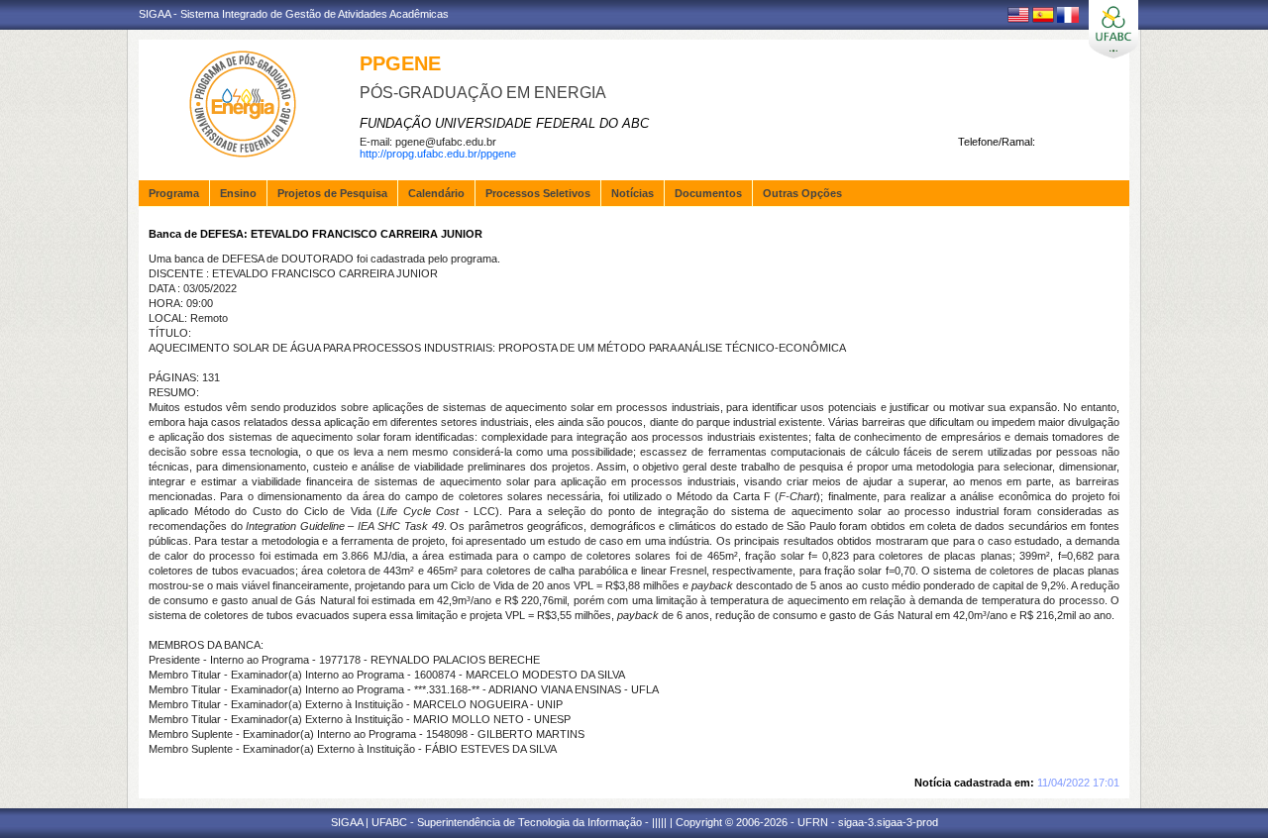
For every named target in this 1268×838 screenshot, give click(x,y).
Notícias (632, 193)
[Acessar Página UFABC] (1113, 29)
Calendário (436, 193)
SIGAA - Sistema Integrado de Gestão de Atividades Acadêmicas (294, 14)
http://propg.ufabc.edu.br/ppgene (438, 153)
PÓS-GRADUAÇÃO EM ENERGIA (483, 92)
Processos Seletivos (537, 193)
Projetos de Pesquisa (332, 193)
